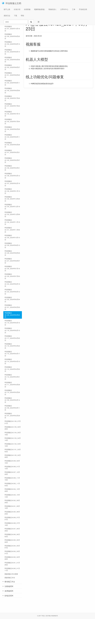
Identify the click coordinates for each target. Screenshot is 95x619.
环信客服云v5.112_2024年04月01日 (12, 377)
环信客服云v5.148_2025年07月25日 (12, 98)
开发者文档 (83, 9)
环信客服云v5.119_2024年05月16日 (12, 323)
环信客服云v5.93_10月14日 (12, 496)
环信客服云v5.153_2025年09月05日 (12, 59)
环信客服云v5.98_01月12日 (12, 467)
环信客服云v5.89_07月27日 (12, 518)
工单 (73, 9)
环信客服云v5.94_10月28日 (12, 490)
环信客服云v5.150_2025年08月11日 (12, 83)
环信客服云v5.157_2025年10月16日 (12, 28)
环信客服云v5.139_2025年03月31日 (12, 168)
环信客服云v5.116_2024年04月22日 (12, 346)
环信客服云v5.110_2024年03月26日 (12, 392)
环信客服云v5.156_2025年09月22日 (12, 36)
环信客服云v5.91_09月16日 (12, 507)
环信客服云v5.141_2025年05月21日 (12, 152)
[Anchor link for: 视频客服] (42, 44)
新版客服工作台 (10, 578)
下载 (15, 15)
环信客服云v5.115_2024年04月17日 (12, 354)
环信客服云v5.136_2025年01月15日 (12, 191)
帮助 (22, 15)
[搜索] (31, 22)
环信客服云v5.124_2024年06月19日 (12, 284)
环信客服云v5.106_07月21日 (13, 422)
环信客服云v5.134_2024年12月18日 (12, 206)
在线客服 (27, 9)
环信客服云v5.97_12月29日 (12, 473)
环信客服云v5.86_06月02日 (12, 535)
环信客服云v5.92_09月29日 (12, 501)
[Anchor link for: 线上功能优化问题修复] (66, 76)
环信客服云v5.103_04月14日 (13, 439)
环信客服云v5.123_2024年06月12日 (12, 292)
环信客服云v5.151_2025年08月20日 (12, 75)
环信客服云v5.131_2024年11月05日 (12, 230)
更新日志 (7, 15)
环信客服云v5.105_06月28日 (13, 428)
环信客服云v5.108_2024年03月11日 (12, 408)
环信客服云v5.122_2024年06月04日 (12, 299)
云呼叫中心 (64, 9)
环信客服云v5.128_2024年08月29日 (12, 253)
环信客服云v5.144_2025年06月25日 (12, 129)
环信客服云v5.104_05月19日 (13, 433)
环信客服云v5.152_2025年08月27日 (12, 67)
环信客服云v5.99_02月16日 (12, 462)
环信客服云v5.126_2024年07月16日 (12, 268)
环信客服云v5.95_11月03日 (12, 484)
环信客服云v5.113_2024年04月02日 (12, 369)
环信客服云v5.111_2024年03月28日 (12, 384)
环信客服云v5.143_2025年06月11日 (12, 137)
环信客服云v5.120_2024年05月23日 (12, 315)
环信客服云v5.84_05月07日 (12, 547)
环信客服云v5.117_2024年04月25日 (12, 338)
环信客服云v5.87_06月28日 (12, 530)
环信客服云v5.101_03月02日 (13, 450)
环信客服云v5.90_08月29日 (12, 513)
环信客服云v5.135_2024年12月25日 (12, 199)
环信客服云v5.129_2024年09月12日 (12, 245)
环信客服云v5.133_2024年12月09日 (12, 214)
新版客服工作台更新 (11, 574)
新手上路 (7, 9)
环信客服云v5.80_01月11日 (12, 569)
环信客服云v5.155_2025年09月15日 (12, 44)
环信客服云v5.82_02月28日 (12, 558)
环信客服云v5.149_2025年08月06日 (12, 90)
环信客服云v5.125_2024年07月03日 (12, 276)
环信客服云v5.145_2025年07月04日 (12, 121)
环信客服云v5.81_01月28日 (12, 564)
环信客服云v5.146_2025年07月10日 (12, 114)
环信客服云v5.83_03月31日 (12, 552)
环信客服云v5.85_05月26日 (12, 541)
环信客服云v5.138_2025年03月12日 (12, 175)
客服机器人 (52, 9)
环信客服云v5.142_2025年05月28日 (12, 145)
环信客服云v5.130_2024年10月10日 (12, 237)
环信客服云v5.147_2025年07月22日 (12, 106)
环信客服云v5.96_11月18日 (12, 479)
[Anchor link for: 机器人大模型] (50, 59)
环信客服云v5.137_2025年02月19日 (12, 183)
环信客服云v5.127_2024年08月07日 (12, 261)
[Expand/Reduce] (38, 22)
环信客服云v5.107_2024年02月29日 (12, 415)
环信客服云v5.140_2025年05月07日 (12, 160)
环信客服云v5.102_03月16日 (13, 445)
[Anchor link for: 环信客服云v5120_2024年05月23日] (37, 28)
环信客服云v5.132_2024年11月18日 (12, 222)
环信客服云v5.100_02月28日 (13, 456)
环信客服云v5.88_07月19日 (12, 524)
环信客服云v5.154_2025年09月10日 (12, 52)
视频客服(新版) (39, 9)
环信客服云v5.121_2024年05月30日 (12, 307)
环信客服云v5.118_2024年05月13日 (12, 330)
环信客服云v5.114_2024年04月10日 (12, 361)
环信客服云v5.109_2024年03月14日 (12, 400)
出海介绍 (17, 9)
